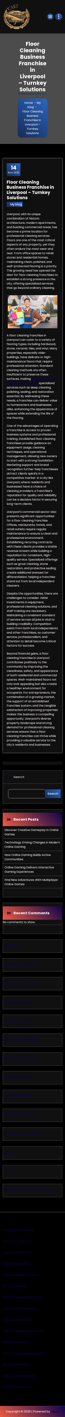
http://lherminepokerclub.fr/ (23, 1331)
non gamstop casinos (18, 1001)
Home (28, 103)
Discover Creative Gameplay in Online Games (31, 832)
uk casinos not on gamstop (22, 1133)
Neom (55, 1411)
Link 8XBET (10, 1171)
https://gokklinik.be (16, 1263)
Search (19, 777)
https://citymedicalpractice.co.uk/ (27, 1189)
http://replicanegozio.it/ (20, 1308)
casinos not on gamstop (20, 964)
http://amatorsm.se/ (18, 1387)
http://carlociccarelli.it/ (19, 1375)
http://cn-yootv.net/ (18, 1241)
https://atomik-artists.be (21, 1275)
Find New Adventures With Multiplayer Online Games (31, 882)
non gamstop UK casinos (20, 1058)
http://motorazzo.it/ (17, 1319)
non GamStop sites (16, 1077)
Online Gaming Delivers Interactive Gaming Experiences (29, 869)
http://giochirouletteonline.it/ (24, 1353)
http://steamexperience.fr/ (22, 1297)
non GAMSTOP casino (18, 1095)
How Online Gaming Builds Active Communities (28, 857)
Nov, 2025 (13, 169)
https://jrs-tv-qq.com (18, 1230)
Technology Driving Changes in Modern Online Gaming (32, 844)
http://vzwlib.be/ (15, 1286)
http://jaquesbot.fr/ (17, 1342)
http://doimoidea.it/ (17, 1364)
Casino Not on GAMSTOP (20, 1114)
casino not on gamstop (19, 983)
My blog (16, 204)
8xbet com (10, 945)
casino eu (9, 1152)
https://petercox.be (17, 1252)
